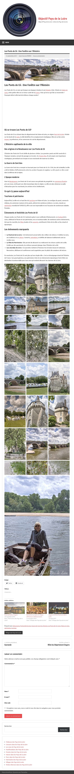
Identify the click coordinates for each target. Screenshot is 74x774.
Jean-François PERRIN (25, 56)
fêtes (22, 222)
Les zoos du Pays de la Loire (15, 747)
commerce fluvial (60, 181)
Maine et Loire (65, 626)
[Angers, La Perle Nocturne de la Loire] (59, 608)
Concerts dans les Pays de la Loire (16, 744)
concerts (35, 222)
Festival (60, 217)
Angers (6, 139)
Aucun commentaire (39, 56)
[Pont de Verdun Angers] (14, 608)
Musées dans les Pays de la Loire (16, 752)
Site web (7, 703)
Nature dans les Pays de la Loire (16, 754)
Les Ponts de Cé (52, 626)
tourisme (32, 200)
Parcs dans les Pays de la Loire (15, 757)
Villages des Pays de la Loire (13, 632)
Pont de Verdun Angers (11, 615)
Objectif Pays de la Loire (52, 19)
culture (21, 237)
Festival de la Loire (25, 626)
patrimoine (7, 205)
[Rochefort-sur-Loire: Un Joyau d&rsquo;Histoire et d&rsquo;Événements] (37, 608)
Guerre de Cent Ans (37, 626)
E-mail (7, 697)
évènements (16, 626)
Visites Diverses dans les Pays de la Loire (19, 765)
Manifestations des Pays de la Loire (17, 749)
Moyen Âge (42, 156)
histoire (48, 90)
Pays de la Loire (59, 134)
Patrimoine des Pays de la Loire (16, 759)
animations (34, 237)
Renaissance (13, 181)
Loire (18, 137)
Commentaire (9, 663)
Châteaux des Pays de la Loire (15, 742)
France (37, 92)
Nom (6, 691)
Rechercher (8, 726)
